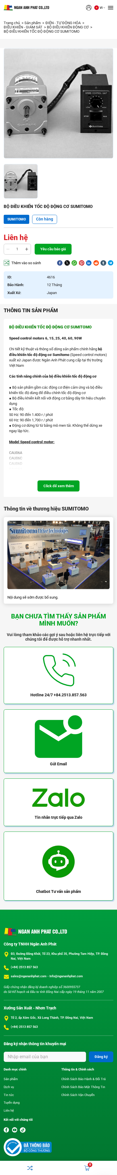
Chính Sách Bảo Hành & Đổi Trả (83, 1079)
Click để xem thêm (58, 486)
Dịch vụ (9, 1087)
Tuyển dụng (12, 1103)
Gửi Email (58, 764)
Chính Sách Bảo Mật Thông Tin (83, 1087)
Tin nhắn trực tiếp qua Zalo (58, 817)
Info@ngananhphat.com (66, 976)
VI (101, 8)
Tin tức (9, 1095)
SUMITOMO (16, 219)
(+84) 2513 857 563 (24, 967)
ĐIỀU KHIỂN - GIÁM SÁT (23, 27)
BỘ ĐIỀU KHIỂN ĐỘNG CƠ (68, 27)
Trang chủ (12, 23)
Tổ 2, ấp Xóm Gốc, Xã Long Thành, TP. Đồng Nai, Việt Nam (52, 1018)
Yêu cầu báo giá (53, 249)
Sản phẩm (32, 23)
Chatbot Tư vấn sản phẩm (58, 891)
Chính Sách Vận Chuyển (78, 1095)
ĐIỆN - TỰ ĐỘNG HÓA (63, 23)
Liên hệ (9, 1110)
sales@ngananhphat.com (29, 976)
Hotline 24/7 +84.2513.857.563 (58, 695)
